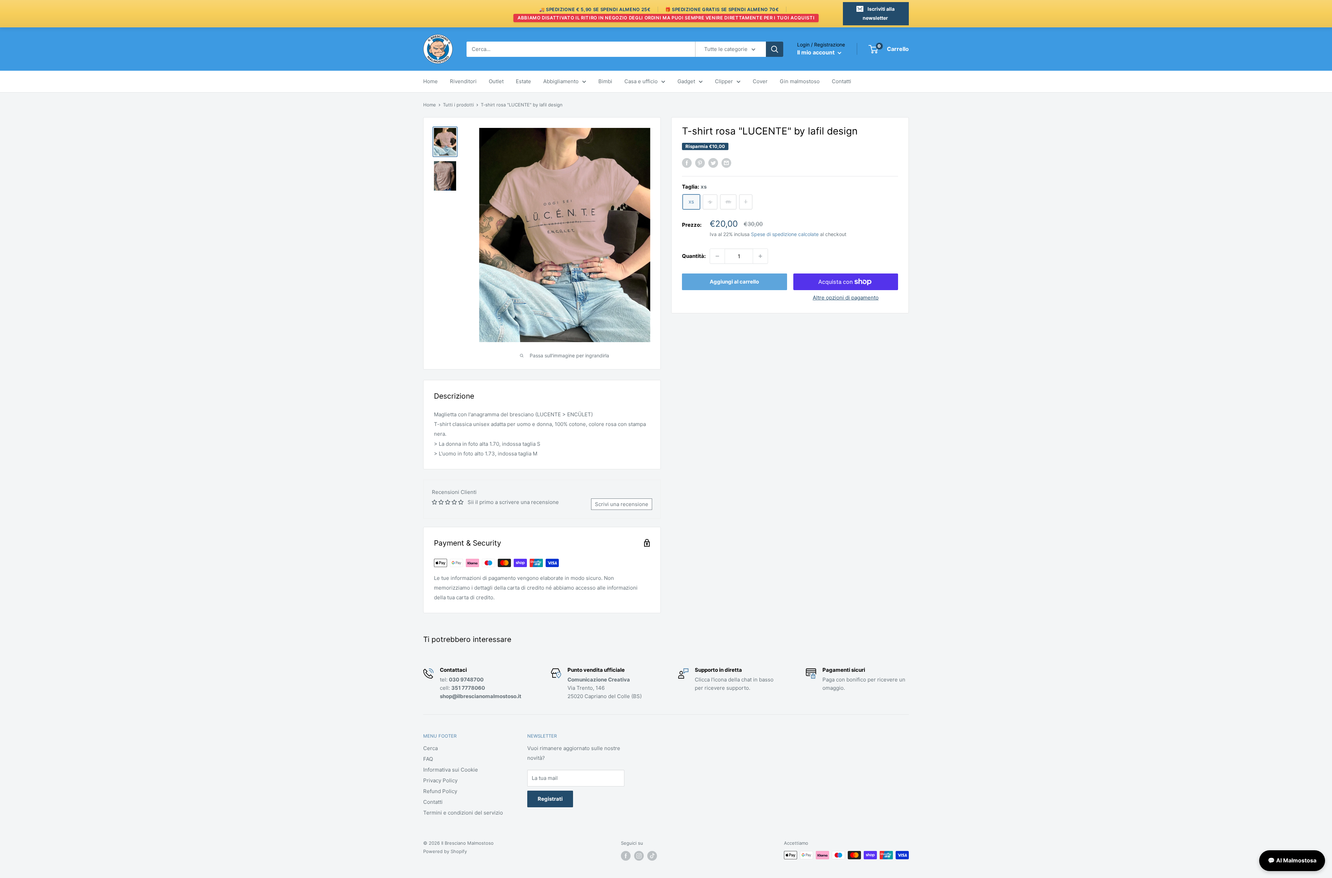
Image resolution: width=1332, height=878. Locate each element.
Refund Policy (440, 791)
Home (430, 81)
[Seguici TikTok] (652, 856)
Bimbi (605, 81)
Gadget (686, 81)
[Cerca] (774, 49)
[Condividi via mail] (726, 163)
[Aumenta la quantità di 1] (760, 256)
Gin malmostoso (800, 81)
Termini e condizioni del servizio (463, 812)
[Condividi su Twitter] (713, 163)
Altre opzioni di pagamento (846, 297)
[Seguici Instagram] (639, 856)
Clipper (724, 81)
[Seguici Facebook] (626, 856)
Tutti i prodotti (458, 104)
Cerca (430, 748)
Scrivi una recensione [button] (621, 504)
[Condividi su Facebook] (687, 163)
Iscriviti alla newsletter (879, 13)
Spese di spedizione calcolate (785, 234)
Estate (523, 81)
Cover (760, 81)
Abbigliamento (561, 81)
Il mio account (816, 52)
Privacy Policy (440, 780)
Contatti (841, 81)
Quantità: (694, 256)
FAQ (428, 759)
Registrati (550, 799)
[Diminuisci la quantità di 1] (717, 256)
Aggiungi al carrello (734, 281)
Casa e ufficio (641, 81)
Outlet (496, 81)
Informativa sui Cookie (450, 769)
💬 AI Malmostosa (1292, 860)
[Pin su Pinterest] (700, 163)
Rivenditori (463, 81)
